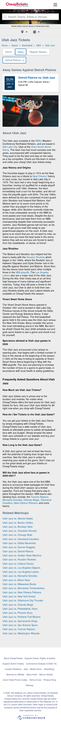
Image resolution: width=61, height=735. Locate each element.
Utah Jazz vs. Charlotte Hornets (20, 530)
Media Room (36, 669)
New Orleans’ (40, 176)
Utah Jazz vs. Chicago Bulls (17, 534)
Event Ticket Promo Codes (15, 679)
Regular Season (38, 51)
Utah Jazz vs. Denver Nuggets (19, 547)
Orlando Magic (31, 500)
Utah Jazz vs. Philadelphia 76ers (20, 608)
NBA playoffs (22, 272)
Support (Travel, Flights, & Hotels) (40, 658)
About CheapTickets (13, 658)
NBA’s (38, 140)
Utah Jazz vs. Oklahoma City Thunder (23, 600)
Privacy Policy (49, 679)
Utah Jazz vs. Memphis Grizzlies (20, 575)
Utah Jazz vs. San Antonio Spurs (20, 625)
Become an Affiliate (15, 674)
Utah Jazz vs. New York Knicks (19, 596)
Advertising (49, 669)
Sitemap (29, 685)
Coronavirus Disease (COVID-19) (41, 663)
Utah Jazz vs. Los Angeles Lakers (21, 571)
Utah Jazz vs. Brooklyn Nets (18, 526)
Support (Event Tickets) (13, 663)
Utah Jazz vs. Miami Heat (16, 580)
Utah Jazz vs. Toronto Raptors (19, 629)
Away (21, 51)
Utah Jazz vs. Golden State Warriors (22, 555)
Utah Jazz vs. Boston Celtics (18, 522)
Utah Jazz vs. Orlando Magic (18, 604)
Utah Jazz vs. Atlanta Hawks (18, 518)
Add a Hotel (31, 674)
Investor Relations (13, 669)
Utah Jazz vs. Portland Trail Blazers (21, 616)
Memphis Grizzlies (12, 500)
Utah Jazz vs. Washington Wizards (21, 633)
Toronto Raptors (39, 496)
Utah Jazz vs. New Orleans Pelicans (22, 592)
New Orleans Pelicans (25, 503)
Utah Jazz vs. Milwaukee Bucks (19, 584)
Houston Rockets (35, 257)
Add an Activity (46, 674)
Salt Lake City (10, 146)
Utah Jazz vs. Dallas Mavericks (19, 543)
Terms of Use (35, 679)
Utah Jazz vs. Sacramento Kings (20, 621)
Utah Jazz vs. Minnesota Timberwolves (23, 588)
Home (8, 51)
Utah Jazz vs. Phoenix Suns (17, 612)
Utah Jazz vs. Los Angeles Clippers (21, 567)
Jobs (26, 669)
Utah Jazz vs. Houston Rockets (19, 559)
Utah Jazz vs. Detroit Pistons (18, 551)
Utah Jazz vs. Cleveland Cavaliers (21, 539)
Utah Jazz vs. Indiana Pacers (18, 563)
